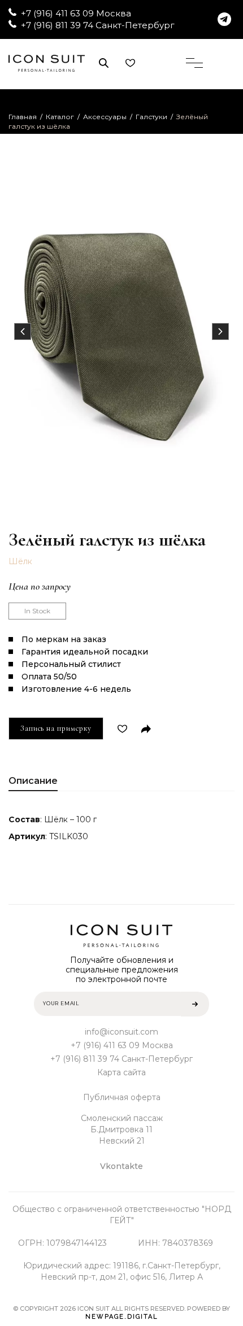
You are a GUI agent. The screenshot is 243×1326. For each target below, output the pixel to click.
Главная (22, 116)
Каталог (60, 116)
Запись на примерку (56, 728)
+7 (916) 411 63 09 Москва (76, 13)
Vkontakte (121, 1166)
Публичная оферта (121, 1097)
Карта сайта (121, 1072)
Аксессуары (105, 116)
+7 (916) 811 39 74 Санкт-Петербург (98, 25)
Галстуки (151, 116)
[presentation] (22, 331)
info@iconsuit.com (121, 1032)
